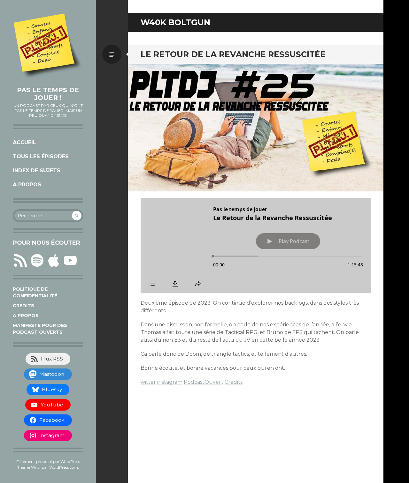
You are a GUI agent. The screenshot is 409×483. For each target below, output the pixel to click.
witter (148, 382)
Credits (23, 305)
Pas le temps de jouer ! (48, 93)
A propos (27, 185)
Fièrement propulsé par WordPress (48, 461)
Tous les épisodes (41, 156)
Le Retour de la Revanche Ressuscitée (233, 54)
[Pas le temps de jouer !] (48, 46)
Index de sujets (36, 170)
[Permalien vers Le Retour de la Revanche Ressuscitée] (255, 127)
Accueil (24, 142)
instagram (169, 382)
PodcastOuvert (203, 382)
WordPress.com (63, 467)
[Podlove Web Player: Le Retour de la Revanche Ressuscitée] (256, 245)
